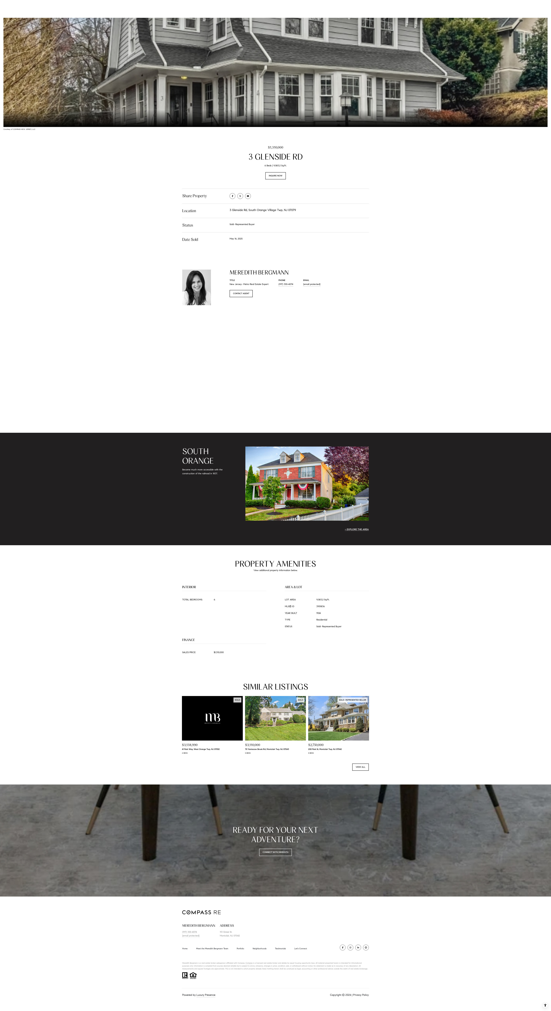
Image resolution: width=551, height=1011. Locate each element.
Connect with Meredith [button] (275, 852)
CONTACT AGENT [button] (241, 293)
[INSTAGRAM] (350, 947)
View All (360, 767)
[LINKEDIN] (358, 947)
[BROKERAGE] (366, 947)
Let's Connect (300, 949)
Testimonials (280, 948)
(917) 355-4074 (286, 284)
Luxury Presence (205, 994)
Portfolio (240, 948)
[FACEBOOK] (343, 947)
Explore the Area (358, 529)
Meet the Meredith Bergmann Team (212, 948)
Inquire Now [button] (275, 176)
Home (185, 948)
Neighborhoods (259, 948)
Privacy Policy (361, 994)
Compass (249, 963)
